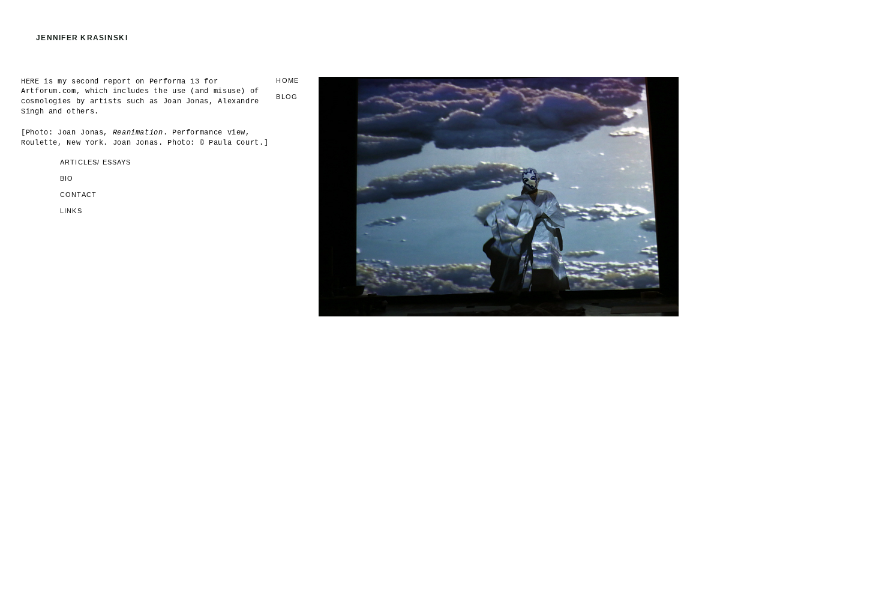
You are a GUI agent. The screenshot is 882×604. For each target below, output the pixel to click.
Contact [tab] (78, 195)
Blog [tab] (287, 97)
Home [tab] (287, 80)
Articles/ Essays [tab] (95, 162)
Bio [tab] (67, 178)
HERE (30, 81)
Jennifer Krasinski (82, 37)
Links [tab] (71, 211)
